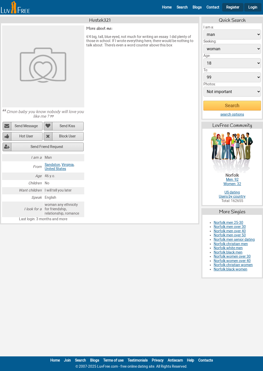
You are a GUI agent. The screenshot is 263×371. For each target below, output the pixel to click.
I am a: (208, 27)
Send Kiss (67, 126)
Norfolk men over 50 (230, 235)
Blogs (197, 7)
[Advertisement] (131, 318)
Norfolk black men (228, 252)
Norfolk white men (228, 248)
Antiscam (175, 360)
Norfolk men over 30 (230, 227)
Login (252, 7)
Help (190, 360)
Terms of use (113, 360)
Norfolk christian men (231, 244)
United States (55, 169)
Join (67, 360)
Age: (206, 56)
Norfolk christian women (233, 265)
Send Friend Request (47, 147)
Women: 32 (232, 184)
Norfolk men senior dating (234, 239)
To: (205, 70)
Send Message (26, 126)
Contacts (205, 360)
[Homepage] (15, 7)
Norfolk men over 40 (230, 231)
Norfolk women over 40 (232, 261)
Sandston (52, 165)
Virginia (68, 165)
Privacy (158, 360)
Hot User (26, 136)
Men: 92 (232, 179)
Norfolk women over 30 (232, 256)
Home (167, 7)
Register (232, 7)
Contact (212, 7)
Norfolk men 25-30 (228, 222)
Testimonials (138, 360)
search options (232, 114)
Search (182, 7)
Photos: (209, 84)
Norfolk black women (230, 269)
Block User (67, 136)
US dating (232, 192)
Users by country (232, 196)
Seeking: (210, 41)
